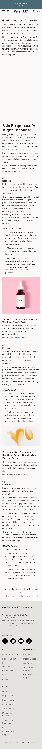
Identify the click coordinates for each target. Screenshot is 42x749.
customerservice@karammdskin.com (21, 596)
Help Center (7, 696)
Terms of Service (9, 709)
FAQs (4, 691)
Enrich (11, 402)
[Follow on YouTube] (21, 641)
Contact (5, 727)
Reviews (27, 654)
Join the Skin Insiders (29, 669)
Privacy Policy (8, 704)
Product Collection (10, 659)
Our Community (30, 663)
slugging (12, 415)
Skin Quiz (6, 675)
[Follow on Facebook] (5, 641)
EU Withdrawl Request (8, 733)
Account (6, 679)
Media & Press (29, 659)
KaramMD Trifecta (10, 654)
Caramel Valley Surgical (30, 676)
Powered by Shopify (28, 742)
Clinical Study (8, 670)
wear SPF (23, 248)
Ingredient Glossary (6, 664)
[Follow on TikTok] (29, 641)
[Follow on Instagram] (13, 641)
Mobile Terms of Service (9, 714)
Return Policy (8, 700)
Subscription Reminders (7, 721)
